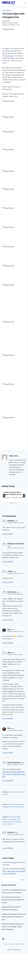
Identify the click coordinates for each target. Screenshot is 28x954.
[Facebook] (3, 939)
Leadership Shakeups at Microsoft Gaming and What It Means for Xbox (14, 916)
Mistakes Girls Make (15, 544)
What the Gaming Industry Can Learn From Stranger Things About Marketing (13, 926)
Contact (11, 944)
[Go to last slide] (4, 495)
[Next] (24, 495)
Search (23, 879)
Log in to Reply (7, 534)
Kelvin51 (10, 832)
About (5, 944)
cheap (9, 571)
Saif (8, 629)
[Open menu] (25, 3)
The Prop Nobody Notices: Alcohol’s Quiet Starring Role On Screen (13, 899)
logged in (15, 862)
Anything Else (7, 10)
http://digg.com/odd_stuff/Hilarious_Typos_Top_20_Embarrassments (13, 774)
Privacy (17, 944)
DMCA (22, 944)
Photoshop (9, 56)
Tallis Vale (7, 21)
